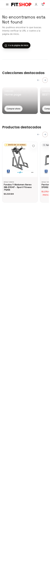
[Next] (45, 80)
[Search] (29, 4)
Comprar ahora (13, 108)
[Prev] (38, 80)
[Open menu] (7, 4)
